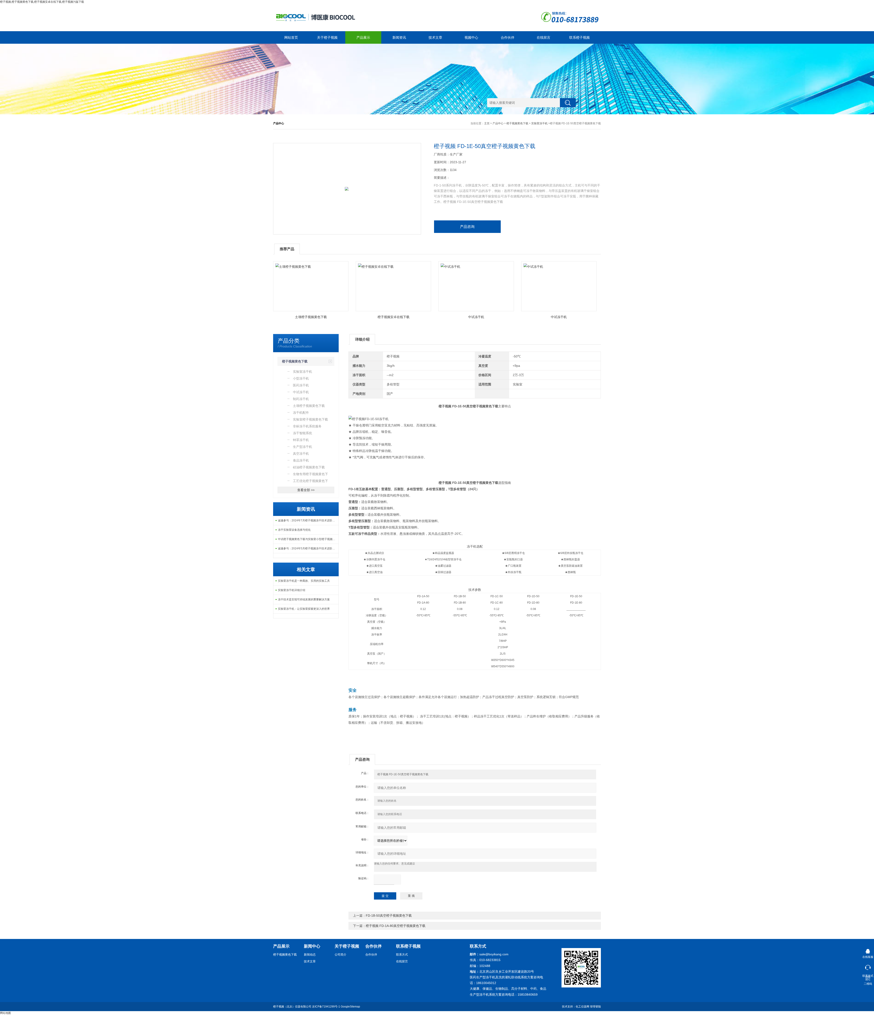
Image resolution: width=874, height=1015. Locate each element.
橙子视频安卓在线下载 (393, 317)
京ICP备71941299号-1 (326, 1006)
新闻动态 (310, 954)
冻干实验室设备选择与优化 (294, 529)
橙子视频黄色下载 (517, 123)
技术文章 (435, 37)
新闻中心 (312, 946)
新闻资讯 (399, 37)
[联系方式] (867, 966)
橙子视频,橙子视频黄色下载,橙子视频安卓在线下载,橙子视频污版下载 (42, 1)
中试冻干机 (476, 317)
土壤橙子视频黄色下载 (311, 317)
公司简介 (340, 954)
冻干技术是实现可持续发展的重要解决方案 (304, 599)
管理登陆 (595, 1006)
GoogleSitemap (350, 1006)
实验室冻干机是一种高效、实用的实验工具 (304, 580)
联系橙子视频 (579, 37)
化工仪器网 (582, 1006)
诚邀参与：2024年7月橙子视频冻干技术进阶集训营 (308, 520)
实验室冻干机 (539, 123)
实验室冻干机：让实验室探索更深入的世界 (304, 608)
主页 (487, 123)
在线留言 (543, 37)
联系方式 (402, 954)
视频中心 (471, 37)
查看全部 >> (306, 490)
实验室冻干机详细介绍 (291, 590)
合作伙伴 (507, 37)
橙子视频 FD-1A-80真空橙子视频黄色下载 (395, 926)
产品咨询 (467, 227)
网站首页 (291, 37)
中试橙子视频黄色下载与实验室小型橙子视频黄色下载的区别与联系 (308, 539)
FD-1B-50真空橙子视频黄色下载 (389, 915)
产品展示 (363, 37)
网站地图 (5, 1013)
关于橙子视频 (327, 37)
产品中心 (498, 123)
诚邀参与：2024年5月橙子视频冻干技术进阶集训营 (308, 548)
